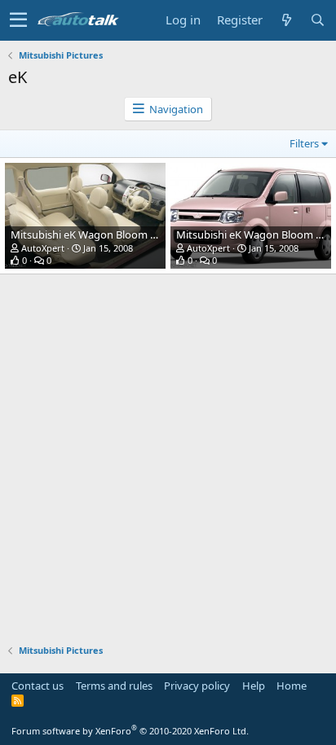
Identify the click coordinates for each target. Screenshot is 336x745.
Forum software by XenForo (130, 731)
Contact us (37, 685)
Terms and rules (114, 685)
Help (253, 685)
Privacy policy (197, 685)
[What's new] (286, 20)
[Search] (317, 20)
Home (291, 685)
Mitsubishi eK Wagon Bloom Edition (97, 234)
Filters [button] (304, 143)
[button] (18, 20)
